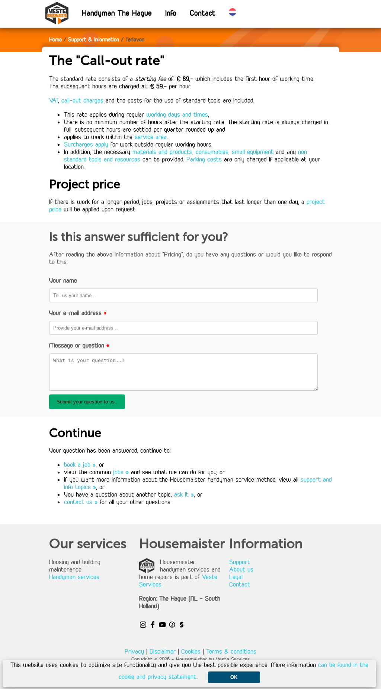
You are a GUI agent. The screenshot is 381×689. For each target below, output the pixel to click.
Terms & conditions (231, 651)
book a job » (80, 464)
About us (241, 569)
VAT (53, 100)
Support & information (93, 39)
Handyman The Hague (117, 13)
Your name (63, 280)
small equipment (252, 151)
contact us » (80, 502)
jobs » (121, 472)
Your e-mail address (78, 313)
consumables (212, 151)
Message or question (79, 345)
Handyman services (74, 577)
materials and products (162, 151)
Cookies (191, 651)
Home (55, 39)
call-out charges (82, 100)
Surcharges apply (86, 144)
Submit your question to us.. (87, 402)
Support (239, 562)
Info (170, 13)
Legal (236, 577)
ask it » (184, 494)
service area (151, 137)
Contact (202, 13)
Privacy (134, 651)
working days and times (177, 114)
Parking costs (204, 159)
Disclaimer (163, 651)
